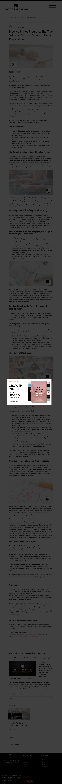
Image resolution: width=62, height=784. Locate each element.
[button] (47, 382)
